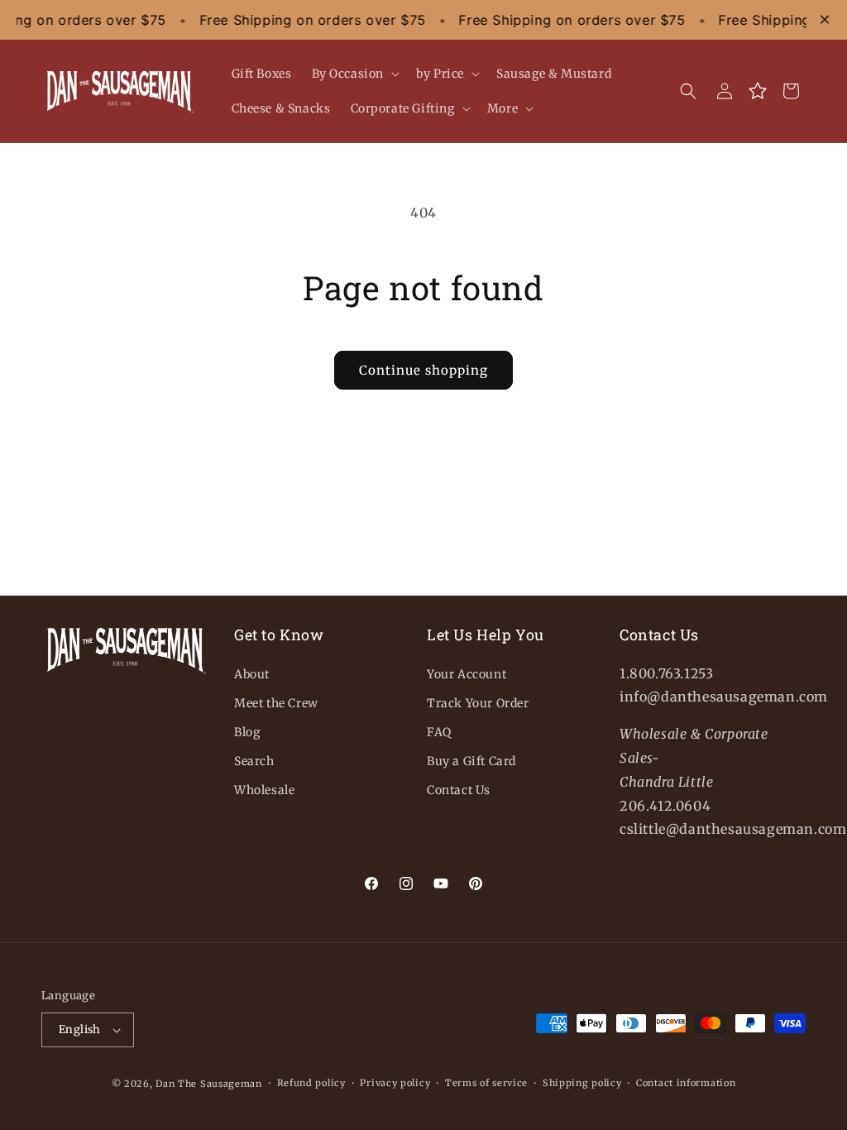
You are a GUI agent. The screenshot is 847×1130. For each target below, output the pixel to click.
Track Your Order (478, 703)
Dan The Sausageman (209, 1083)
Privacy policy (395, 1083)
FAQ (439, 732)
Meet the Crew (276, 703)
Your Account (466, 674)
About (252, 674)
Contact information (685, 1083)
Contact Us (458, 790)
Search (254, 761)
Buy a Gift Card (471, 761)
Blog (247, 732)
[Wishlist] (758, 91)
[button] (354, 73)
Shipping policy (582, 1083)
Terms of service (486, 1083)
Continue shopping (423, 370)
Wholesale (264, 790)
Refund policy (311, 1083)
